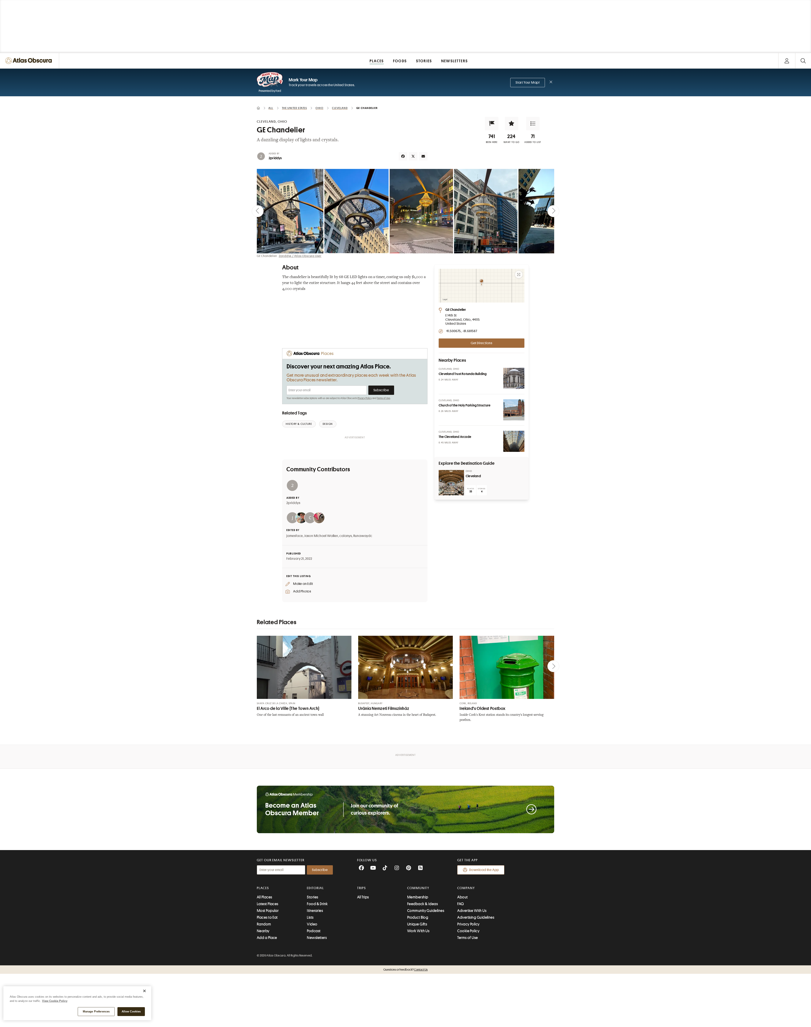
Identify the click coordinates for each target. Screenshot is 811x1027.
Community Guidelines (425, 910)
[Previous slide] (258, 211)
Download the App (484, 870)
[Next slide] (553, 211)
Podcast (313, 931)
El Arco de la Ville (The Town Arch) (288, 708)
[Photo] (513, 378)
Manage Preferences (96, 1011)
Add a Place (267, 937)
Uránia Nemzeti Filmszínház (383, 708)
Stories (312, 897)
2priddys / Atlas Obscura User (300, 255)
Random (264, 924)
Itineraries (315, 910)
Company (466, 888)
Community (418, 888)
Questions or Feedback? (405, 969)
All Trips (363, 897)
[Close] (144, 991)
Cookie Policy (468, 931)
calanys (345, 536)
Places (263, 888)
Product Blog (417, 917)
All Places (264, 897)
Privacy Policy (365, 398)
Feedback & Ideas (422, 904)
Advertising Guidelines (475, 917)
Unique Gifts (417, 924)
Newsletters (317, 937)
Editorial (315, 888)
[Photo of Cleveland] (451, 482)
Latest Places (267, 904)
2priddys (275, 158)
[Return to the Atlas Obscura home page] (29, 61)
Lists (310, 917)
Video (312, 924)
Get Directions (481, 343)
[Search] (803, 61)
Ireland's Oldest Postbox (483, 708)
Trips (361, 888)
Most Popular (268, 910)
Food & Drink (317, 904)
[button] (491, 123)
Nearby (263, 931)
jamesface (294, 536)
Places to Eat (267, 917)
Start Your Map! (528, 82)
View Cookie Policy (54, 1001)
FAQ (460, 904)
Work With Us (418, 931)
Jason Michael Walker (321, 536)
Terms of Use (383, 398)
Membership (417, 897)
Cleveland (473, 476)
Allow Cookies (131, 1011)
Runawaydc (362, 536)
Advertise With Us (471, 910)
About (462, 897)
